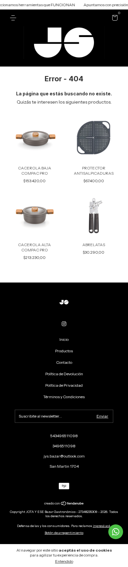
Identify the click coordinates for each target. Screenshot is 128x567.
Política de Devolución (64, 373)
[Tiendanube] (64, 504)
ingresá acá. (102, 526)
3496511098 (64, 445)
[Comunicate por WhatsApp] (115, 531)
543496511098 (64, 435)
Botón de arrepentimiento (64, 533)
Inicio (64, 339)
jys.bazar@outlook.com (64, 456)
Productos (64, 350)
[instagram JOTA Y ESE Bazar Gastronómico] (64, 323)
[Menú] (14, 18)
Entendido (64, 561)
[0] (113, 19)
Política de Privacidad (64, 385)
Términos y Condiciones (64, 396)
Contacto (64, 362)
